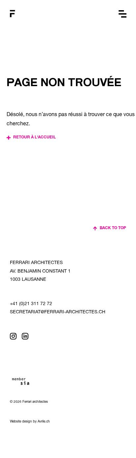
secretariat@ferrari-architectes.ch (57, 312)
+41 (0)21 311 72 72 (31, 304)
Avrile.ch (44, 421)
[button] (122, 14)
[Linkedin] (25, 336)
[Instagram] (13, 336)
